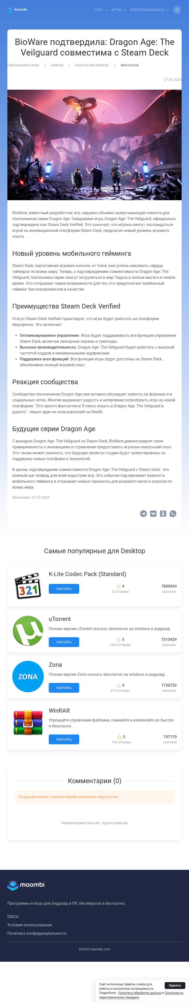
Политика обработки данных (139, 993)
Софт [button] (98, 10)
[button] (177, 9)
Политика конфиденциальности (36, 933)
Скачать (64, 589)
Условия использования (29, 925)
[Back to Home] (17, 10)
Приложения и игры (23, 65)
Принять (175, 985)
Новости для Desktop (92, 65)
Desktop (57, 65)
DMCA (12, 916)
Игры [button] (116, 10)
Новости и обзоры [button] (147, 10)
